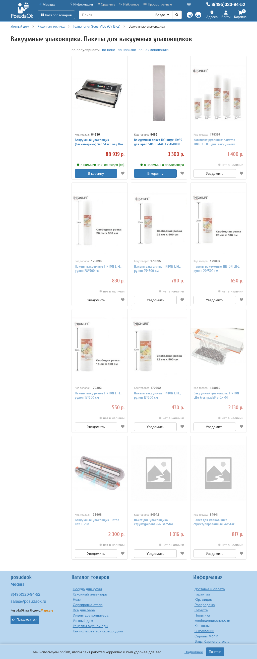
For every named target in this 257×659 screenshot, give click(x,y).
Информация (82, 4)
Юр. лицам (204, 599)
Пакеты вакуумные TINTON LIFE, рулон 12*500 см (157, 395)
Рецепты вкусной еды (90, 625)
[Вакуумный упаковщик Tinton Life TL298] (100, 473)
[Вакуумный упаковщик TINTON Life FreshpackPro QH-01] (218, 346)
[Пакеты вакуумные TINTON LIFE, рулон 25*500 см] (159, 220)
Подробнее (193, 651)
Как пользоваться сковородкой (98, 630)
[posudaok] (22, 10)
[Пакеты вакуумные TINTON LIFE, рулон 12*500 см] (159, 346)
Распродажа (205, 604)
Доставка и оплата (210, 588)
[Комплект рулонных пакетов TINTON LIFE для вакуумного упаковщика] (218, 93)
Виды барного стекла (212, 641)
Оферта (201, 609)
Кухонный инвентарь (90, 593)
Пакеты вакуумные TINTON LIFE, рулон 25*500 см (157, 268)
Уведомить (214, 173)
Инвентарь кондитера (90, 615)
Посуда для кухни (87, 588)
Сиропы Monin (206, 635)
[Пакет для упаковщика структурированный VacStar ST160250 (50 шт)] (218, 473)
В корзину (96, 173)
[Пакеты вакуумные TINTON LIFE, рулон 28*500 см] (100, 220)
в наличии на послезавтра (164, 164)
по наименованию (154, 49)
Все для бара (84, 609)
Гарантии (202, 593)
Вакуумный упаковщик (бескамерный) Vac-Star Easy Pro (99, 142)
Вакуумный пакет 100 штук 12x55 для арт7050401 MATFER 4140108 (158, 142)
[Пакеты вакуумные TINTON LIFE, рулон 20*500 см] (218, 220)
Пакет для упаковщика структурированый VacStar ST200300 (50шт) (153, 524)
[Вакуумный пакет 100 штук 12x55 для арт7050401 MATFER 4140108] (159, 93)
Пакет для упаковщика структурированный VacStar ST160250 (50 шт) (214, 524)
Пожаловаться (27, 619)
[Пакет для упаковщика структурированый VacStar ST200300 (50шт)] (159, 473)
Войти (225, 16)
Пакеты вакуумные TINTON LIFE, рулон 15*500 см (98, 395)
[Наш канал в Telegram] (190, 15)
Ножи (77, 599)
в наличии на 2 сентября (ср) (102, 164)
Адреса (212, 16)
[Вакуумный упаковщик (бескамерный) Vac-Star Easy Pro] (100, 93)
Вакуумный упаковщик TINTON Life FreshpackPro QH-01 (216, 395)
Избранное (130, 4)
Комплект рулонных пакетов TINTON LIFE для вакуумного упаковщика (214, 144)
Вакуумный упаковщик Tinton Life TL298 (97, 522)
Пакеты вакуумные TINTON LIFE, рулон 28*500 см (98, 268)
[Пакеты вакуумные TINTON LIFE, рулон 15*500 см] (100, 346)
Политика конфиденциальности (212, 618)
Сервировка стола (88, 604)
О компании (204, 630)
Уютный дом (83, 620)
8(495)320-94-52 (228, 4)
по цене (108, 49)
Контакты (202, 625)
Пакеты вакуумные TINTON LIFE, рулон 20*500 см (217, 268)
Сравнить (107, 4)
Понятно (215, 651)
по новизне (127, 49)
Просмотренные (159, 4)
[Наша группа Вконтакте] (198, 15)
